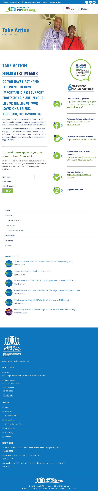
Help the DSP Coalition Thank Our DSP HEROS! (32, 271)
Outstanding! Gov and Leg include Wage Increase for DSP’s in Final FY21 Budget (45, 309)
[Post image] (9, 263)
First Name (6, 177)
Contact (8, 246)
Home (7, 210)
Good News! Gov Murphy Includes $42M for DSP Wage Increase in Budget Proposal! (47, 290)
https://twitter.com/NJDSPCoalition (81, 139)
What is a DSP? (13, 220)
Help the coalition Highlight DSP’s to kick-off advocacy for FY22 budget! (41, 300)
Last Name (6, 181)
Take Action (10, 225)
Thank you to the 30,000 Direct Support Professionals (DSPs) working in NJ (43, 261)
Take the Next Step (15, 230)
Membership (10, 235)
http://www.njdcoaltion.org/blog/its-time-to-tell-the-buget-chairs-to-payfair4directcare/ (82, 104)
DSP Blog (9, 240)
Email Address (9, 186)
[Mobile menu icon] (93, 9)
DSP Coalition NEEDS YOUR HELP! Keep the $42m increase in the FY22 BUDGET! (45, 281)
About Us (9, 215)
